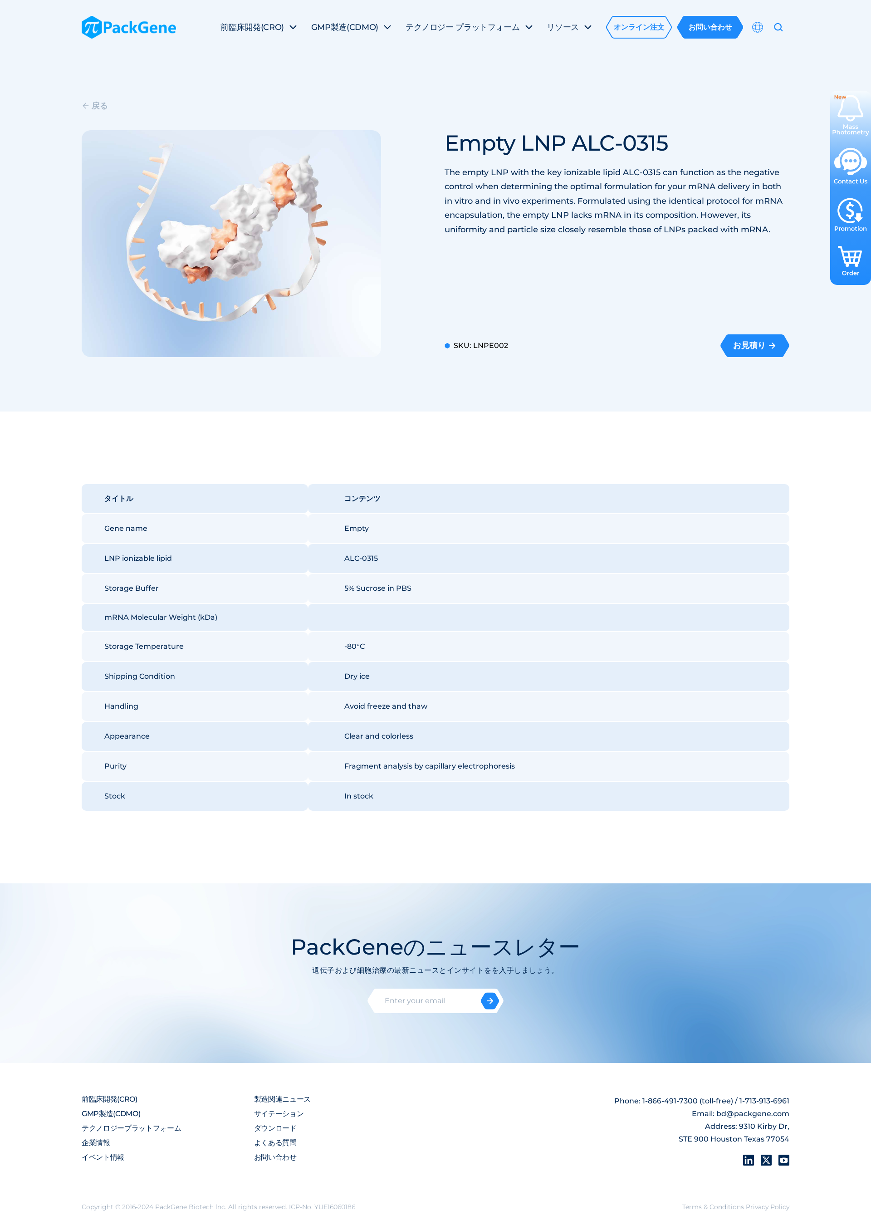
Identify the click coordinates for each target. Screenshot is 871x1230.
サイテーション (279, 1113)
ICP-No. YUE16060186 (322, 1207)
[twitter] (766, 1160)
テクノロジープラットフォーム (131, 1128)
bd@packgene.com (752, 1113)
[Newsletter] (490, 1001)
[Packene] (129, 27)
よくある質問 (275, 1142)
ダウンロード (275, 1128)
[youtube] (783, 1160)
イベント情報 (103, 1157)
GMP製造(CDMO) (111, 1113)
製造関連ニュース (282, 1099)
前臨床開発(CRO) (109, 1099)
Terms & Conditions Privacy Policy (735, 1207)
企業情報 (96, 1142)
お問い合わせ (275, 1157)
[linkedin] (748, 1160)
